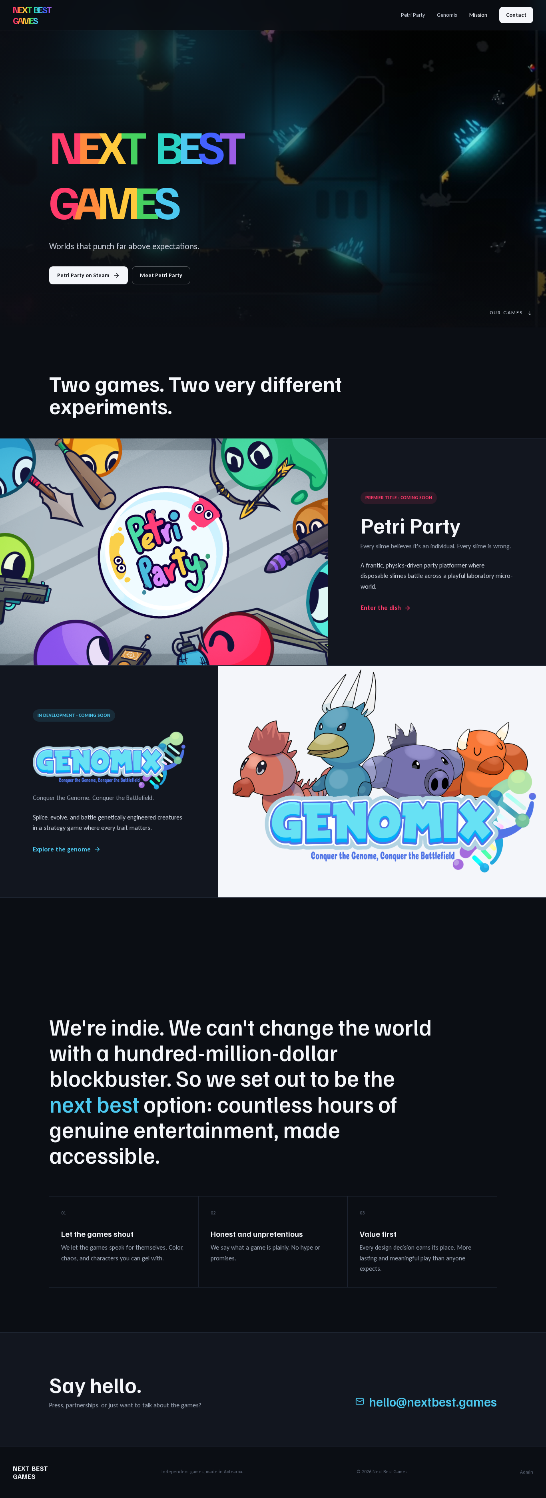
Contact (516, 15)
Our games (511, 312)
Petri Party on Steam (83, 275)
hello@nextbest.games (433, 1401)
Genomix (447, 15)
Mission (478, 15)
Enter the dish (381, 607)
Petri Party (413, 15)
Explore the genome (62, 849)
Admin (526, 1472)
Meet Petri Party (161, 275)
